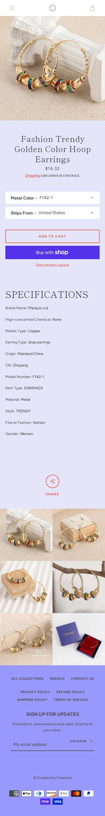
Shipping (32, 175)
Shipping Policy (32, 700)
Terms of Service (71, 700)
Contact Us (82, 679)
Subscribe (78, 741)
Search (57, 679)
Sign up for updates (52, 714)
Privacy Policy (35, 692)
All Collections (27, 679)
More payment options (52, 265)
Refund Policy (71, 692)
